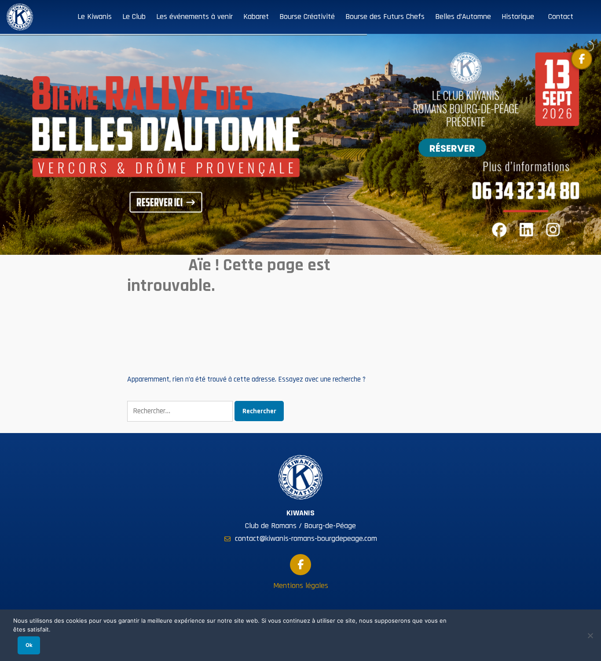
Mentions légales (300, 585)
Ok (29, 645)
